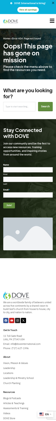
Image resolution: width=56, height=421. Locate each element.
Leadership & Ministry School (18, 378)
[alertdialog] (28, 7)
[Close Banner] (53, 2)
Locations (8, 373)
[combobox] (19, 106)
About (6, 356)
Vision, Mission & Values (15, 363)
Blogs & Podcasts (12, 398)
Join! (9, 205)
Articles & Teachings (13, 403)
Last (5, 184)
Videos (6, 413)
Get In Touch (10, 330)
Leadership (9, 368)
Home (6, 38)
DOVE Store (9, 418)
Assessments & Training (15, 408)
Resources (9, 391)
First (5, 174)
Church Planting (11, 383)
